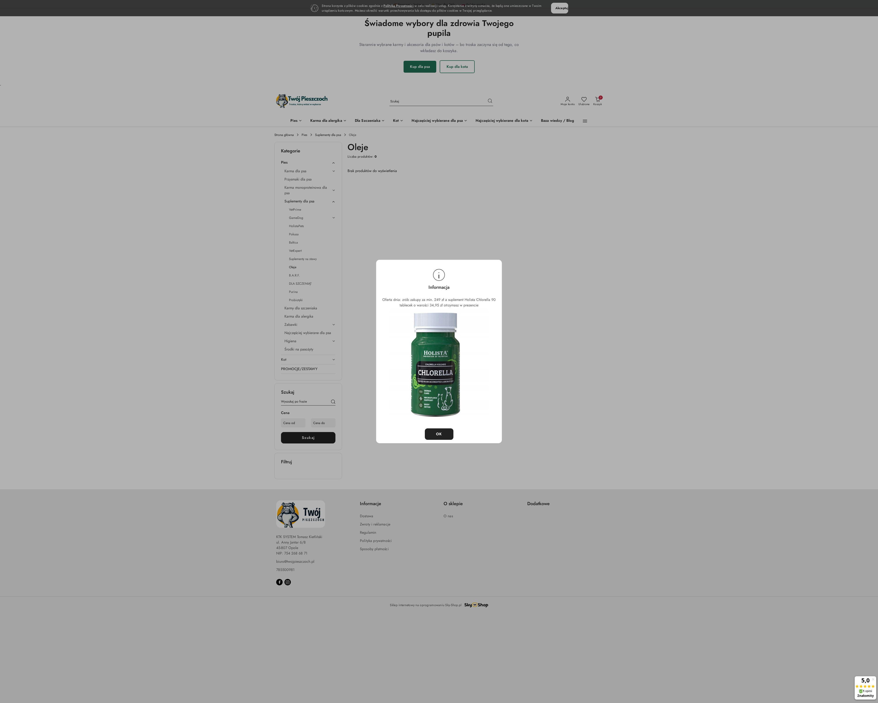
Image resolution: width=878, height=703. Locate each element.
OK (439, 434)
